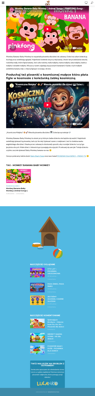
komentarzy (51, 329)
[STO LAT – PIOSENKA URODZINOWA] (37, 272)
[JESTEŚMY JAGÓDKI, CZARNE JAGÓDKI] (37, 300)
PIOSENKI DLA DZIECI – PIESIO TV (71, 156)
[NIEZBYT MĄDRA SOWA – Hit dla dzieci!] (37, 338)
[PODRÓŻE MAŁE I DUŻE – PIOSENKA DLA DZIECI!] (37, 350)
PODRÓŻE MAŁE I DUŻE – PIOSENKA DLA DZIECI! (55, 348)
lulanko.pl (34, 372)
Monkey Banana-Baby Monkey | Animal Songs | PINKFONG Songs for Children (16, 191)
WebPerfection (53, 392)
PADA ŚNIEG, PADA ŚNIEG (56, 285)
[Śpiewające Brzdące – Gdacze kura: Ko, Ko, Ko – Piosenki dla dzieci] (37, 323)
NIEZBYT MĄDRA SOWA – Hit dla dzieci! (55, 336)
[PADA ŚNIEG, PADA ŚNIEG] (37, 287)
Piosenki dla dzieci (12, 186)
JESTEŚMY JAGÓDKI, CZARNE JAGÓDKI (55, 299)
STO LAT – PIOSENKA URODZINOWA (54, 271)
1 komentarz (51, 341)
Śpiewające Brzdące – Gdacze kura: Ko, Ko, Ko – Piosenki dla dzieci (56, 323)
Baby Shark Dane (37, 156)
